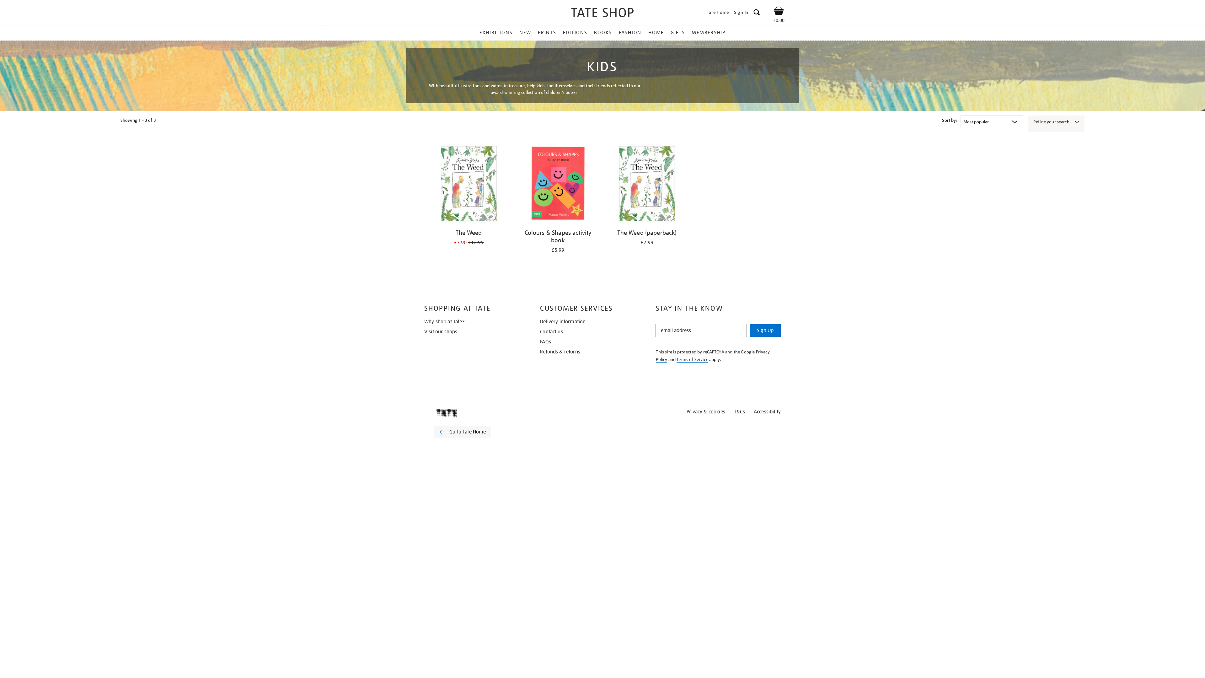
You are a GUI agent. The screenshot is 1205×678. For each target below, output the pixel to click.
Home (656, 33)
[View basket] (779, 12)
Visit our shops (440, 332)
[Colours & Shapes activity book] (558, 185)
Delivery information (563, 322)
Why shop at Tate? (444, 322)
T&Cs (739, 412)
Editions (575, 33)
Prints (547, 33)
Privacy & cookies (706, 412)
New (525, 33)
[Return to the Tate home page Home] (602, 13)
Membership (709, 33)
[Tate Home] (473, 413)
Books (603, 33)
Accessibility (767, 412)
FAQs (545, 342)
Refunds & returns (560, 352)
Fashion (630, 33)
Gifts (678, 33)
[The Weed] (469, 185)
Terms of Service (692, 359)
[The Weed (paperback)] (647, 185)
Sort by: (949, 120)
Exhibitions (495, 33)
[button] (757, 13)
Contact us (551, 332)
